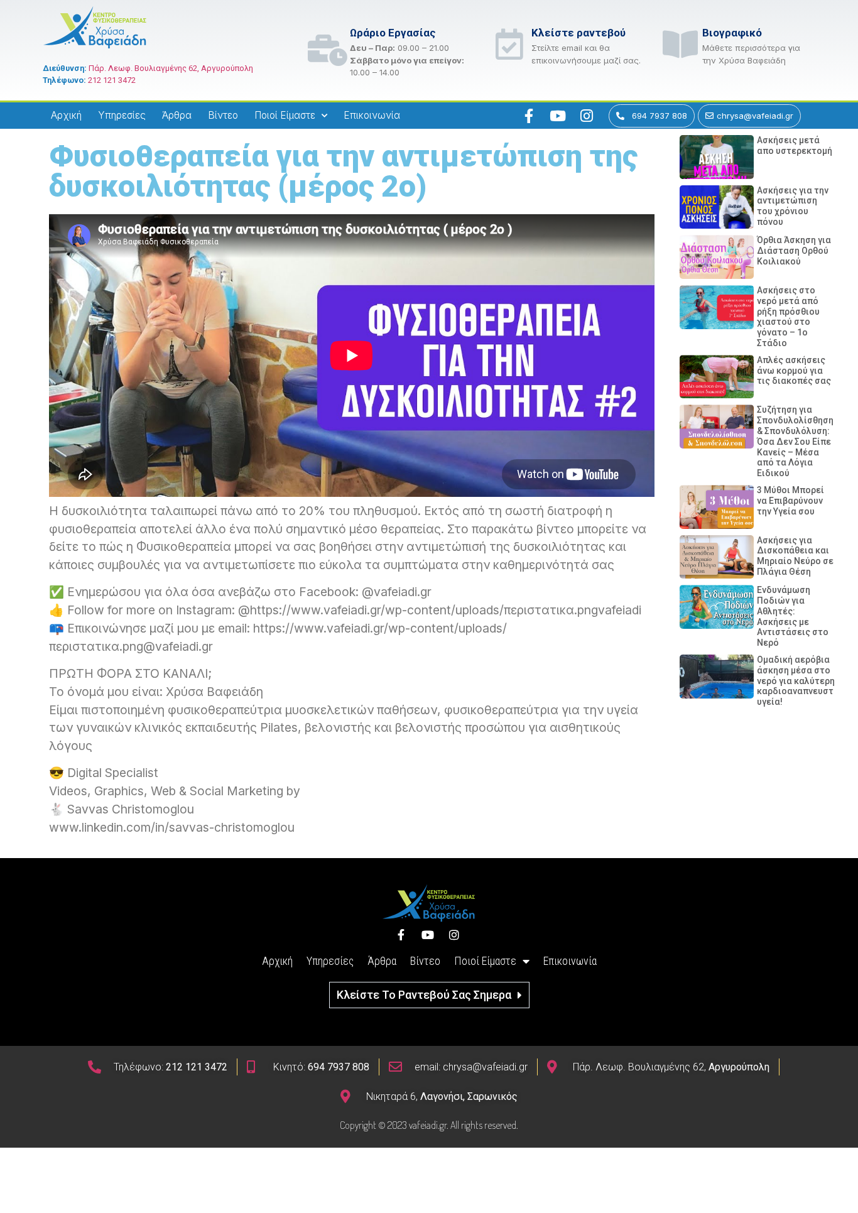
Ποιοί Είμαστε (284, 115)
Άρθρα (177, 115)
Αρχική (66, 115)
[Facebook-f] (528, 115)
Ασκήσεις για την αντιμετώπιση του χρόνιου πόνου (792, 206)
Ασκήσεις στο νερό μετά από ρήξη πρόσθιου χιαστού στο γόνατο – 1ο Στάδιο (788, 316)
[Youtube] (557, 115)
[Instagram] (586, 115)
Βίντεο (223, 115)
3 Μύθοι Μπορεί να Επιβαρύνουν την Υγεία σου (790, 500)
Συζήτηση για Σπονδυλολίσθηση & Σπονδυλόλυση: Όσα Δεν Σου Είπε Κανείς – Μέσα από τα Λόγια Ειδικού (795, 441)
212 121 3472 (112, 80)
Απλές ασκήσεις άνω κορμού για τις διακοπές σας (794, 370)
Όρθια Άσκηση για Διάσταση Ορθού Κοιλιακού (794, 250)
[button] (429, 995)
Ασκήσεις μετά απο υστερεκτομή (794, 145)
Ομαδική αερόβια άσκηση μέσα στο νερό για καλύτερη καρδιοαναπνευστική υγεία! (802, 681)
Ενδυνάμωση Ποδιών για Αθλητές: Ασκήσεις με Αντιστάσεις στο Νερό (792, 616)
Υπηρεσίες (122, 115)
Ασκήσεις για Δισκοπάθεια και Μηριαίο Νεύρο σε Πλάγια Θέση (795, 556)
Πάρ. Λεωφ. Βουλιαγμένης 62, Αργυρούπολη (171, 68)
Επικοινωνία (372, 115)
